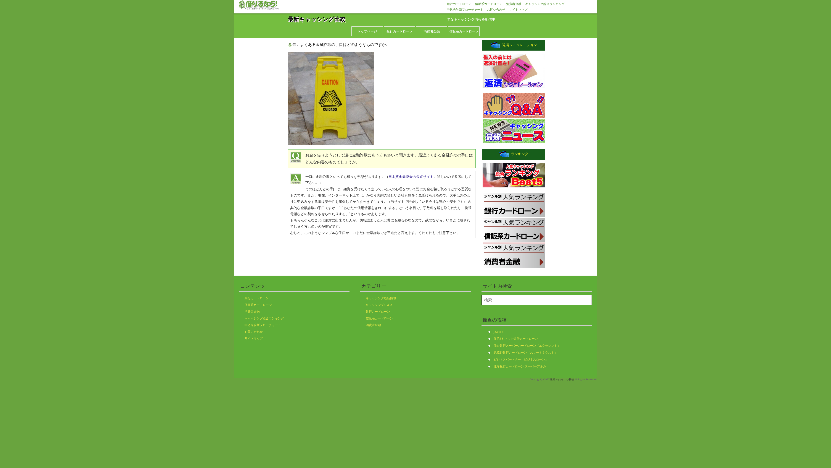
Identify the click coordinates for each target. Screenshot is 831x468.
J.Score (498, 332)
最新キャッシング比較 (316, 19)
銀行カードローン (459, 4)
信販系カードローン (488, 4)
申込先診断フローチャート (465, 9)
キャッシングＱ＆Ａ (379, 305)
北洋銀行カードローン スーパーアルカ (520, 366)
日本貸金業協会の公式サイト (410, 176)
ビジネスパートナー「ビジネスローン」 (521, 359)
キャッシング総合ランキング (545, 4)
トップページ (367, 31)
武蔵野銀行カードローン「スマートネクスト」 (525, 352)
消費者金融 (513, 4)
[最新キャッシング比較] (260, 5)
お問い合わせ (496, 9)
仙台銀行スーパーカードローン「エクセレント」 (527, 345)
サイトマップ (518, 9)
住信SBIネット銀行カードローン (516, 338)
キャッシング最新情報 (381, 298)
